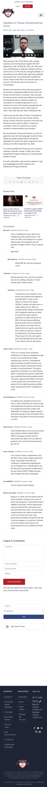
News (21, 702)
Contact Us (9, 740)
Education (23, 697)
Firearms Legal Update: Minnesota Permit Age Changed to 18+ (33, 211)
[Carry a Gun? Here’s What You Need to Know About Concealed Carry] (13, 200)
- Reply (26, 230)
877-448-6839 (28, 2)
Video (22, 30)
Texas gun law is (28, 149)
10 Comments (30, 30)
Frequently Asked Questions (9, 704)
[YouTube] (38, 728)
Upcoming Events (9, 718)
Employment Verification (9, 746)
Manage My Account (22, 717)
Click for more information (33, 776)
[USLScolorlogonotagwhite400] (8, 12)
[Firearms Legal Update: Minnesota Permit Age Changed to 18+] (34, 200)
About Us (8, 697)
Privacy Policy (27, 784)
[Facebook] (34, 728)
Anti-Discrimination (9, 733)
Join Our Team (8, 726)
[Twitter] (42, 728)
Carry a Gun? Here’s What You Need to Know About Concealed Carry (12, 211)
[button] (23, 626)
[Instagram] (36, 732)
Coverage (8, 712)
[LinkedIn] (40, 732)
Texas (18, 30)
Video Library (21, 708)
